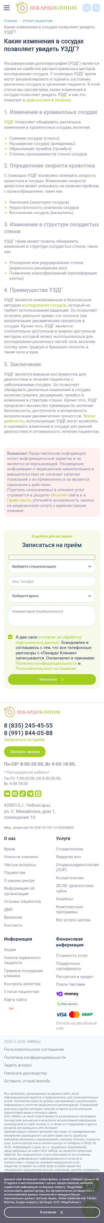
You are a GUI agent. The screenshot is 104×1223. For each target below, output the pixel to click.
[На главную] (46, 7)
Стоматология (69, 849)
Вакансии (13, 917)
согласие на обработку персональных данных (49, 640)
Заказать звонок (25, 752)
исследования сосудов (44, 305)
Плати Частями (70, 984)
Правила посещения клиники (23, 973)
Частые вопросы (20, 864)
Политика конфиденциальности (35, 1057)
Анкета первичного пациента (22, 960)
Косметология (69, 878)
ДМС (8, 909)
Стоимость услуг (72, 955)
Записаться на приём (24, 739)
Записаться (48, 679)
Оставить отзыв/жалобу (27, 1081)
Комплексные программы (69, 909)
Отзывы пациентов (22, 901)
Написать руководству (25, 1073)
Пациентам (14, 872)
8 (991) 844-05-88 (28, 733)
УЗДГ (9, 122)
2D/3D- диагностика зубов (74, 888)
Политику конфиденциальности (46, 663)
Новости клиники (21, 856)
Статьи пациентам (21, 991)
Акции (10, 949)
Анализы (64, 898)
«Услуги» (58, 495)
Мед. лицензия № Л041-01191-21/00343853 (39, 827)
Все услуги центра (73, 920)
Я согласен (48, 1212)
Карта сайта (15, 999)
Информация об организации (19, 891)
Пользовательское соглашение (46, 668)
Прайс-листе (19, 500)
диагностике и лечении (48, 100)
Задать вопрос (18, 1065)
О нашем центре (19, 880)
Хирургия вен (68, 856)
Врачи (9, 849)
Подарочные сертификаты (68, 966)
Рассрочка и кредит (74, 976)
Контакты (13, 925)
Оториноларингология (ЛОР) (77, 867)
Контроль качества (22, 983)
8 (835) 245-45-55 (28, 725)
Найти (82, 16)
